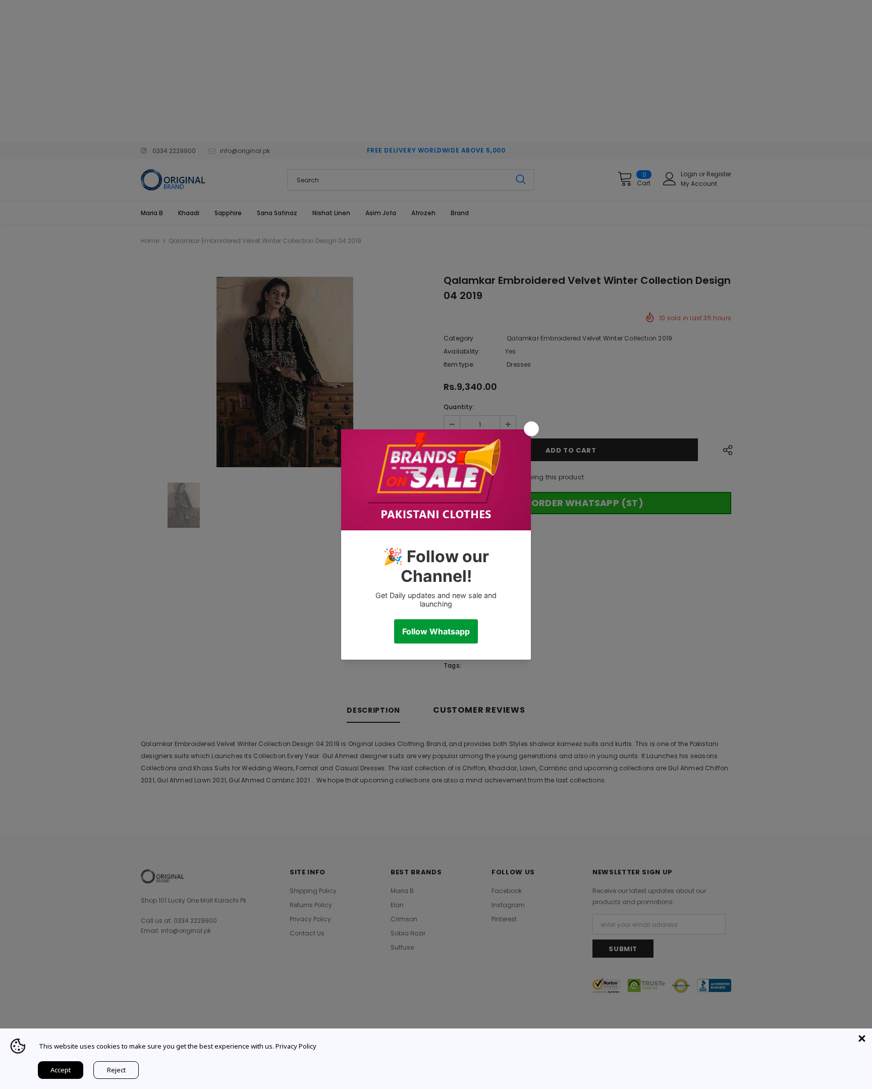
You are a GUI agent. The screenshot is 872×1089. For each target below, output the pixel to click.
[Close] (862, 1038)
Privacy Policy (296, 1046)
